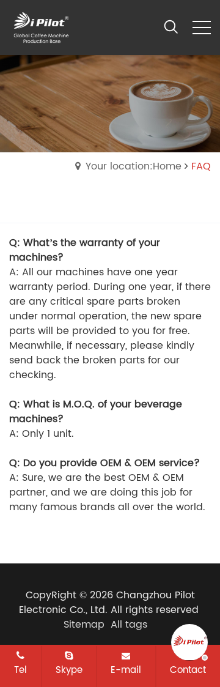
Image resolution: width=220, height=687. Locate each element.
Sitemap (84, 625)
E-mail (126, 670)
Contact (188, 670)
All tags (129, 625)
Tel (20, 670)
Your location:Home (134, 166)
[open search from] (171, 26)
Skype (69, 670)
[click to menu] (202, 27)
